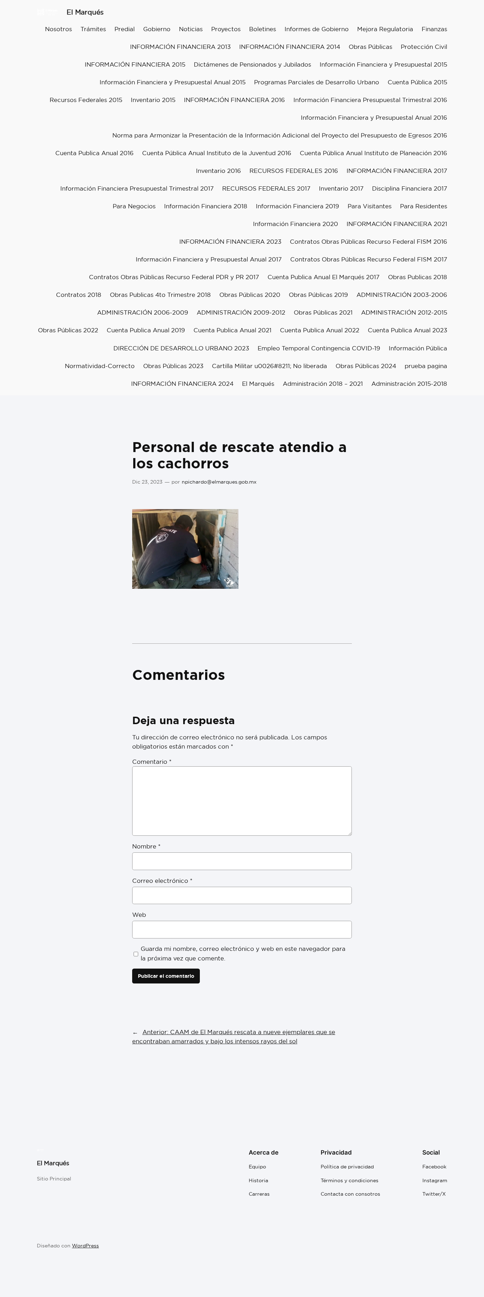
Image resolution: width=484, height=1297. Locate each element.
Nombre (146, 846)
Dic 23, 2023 (147, 482)
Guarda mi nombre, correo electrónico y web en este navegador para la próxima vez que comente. (243, 953)
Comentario (151, 761)
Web (139, 914)
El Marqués (85, 12)
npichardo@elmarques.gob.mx (219, 482)
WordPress (85, 1245)
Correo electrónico (162, 880)
